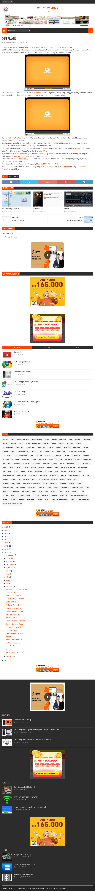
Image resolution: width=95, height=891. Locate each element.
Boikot (50, 447)
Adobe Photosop (23, 439)
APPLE (12, 439)
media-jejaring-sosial (60, 500)
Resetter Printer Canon (69, 479)
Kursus (19, 467)
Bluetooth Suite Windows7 (15, 621)
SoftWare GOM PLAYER (41, 95)
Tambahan (65, 488)
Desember (10, 555)
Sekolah (63, 484)
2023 (6, 533)
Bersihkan (19, 447)
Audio (13, 443)
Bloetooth (41, 447)
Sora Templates (54, 888)
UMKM (40, 492)
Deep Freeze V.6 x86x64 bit (15, 611)
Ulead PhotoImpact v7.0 (14, 633)
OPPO (56, 471)
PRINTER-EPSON (8, 475)
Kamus (55, 463)
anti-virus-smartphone (78, 496)
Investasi (46, 463)
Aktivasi (62, 439)
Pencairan (33, 475)
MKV (45, 151)
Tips (87, 488)
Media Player (13, 176)
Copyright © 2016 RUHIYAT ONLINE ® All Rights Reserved (21, 888)
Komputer (86, 463)
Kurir (12, 467)
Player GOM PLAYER (19, 156)
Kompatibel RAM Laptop (22, 854)
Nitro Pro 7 (10, 646)
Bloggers (64, 888)
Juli (7, 571)
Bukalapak (17, 352)
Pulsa (13, 479)
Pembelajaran (21, 475)
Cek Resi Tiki (7, 455)
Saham (45, 484)
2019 (6, 546)
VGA (82, 492)
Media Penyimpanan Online (65, 467)
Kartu (62, 463)
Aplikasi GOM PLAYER (10, 138)
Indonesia (36, 463)
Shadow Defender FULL (14, 624)
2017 (6, 552)
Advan (47, 439)
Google (59, 459)
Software (77, 148)
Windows (36, 496)
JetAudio (67, 208)
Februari (9, 586)
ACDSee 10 (10, 649)
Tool (5, 492)
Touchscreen (14, 492)
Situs (79, 484)
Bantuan (70, 443)
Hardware (16, 463)
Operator (72, 471)
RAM (19, 479)
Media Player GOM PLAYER (12, 153)
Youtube (45, 496)
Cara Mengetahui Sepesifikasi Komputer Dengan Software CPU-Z (37, 730)
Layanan (41, 467)
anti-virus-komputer (59, 496)
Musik (16, 471)
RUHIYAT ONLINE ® (47, 7)
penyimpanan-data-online (12, 504)
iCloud (13, 500)
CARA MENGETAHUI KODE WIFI (26, 797)
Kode (78, 463)
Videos (5, 496)
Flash (34, 459)
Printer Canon (74, 475)
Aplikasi (87, 439)
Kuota (5, 467)
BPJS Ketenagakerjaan (33, 443)
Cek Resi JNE (49, 451)
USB (46, 492)
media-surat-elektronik (80, 500)
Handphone (86, 459)
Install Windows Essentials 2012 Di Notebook (30, 807)
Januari (9, 656)
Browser (66, 447)
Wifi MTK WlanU (11, 618)
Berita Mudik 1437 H (21, 411)
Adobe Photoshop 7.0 (14, 640)
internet (30, 500)
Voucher (21, 496)
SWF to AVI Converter (14, 596)
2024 (6, 530)
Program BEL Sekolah (13, 627)
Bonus (58, 447)
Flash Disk (42, 459)
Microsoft (7, 471)
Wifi (28, 496)
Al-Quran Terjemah (12, 605)
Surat (49, 488)
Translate (25, 492)
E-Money (86, 455)
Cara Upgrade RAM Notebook (24, 787)
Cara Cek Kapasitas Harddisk (27, 451)
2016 (6, 660)
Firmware (25, 459)
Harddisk (6, 463)
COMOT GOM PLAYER (48, 167)
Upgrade (75, 492)
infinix (21, 500)
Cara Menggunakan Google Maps (26, 382)
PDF (79, 471)
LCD (26, 467)
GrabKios (68, 459)
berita (5, 500)
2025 (6, 527)
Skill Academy (8, 488)
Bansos (61, 443)
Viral (13, 496)
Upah (67, 492)
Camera (85, 447)
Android (78, 439)
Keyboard (70, 463)
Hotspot (25, 463)
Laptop (33, 467)
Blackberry (30, 447)
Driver (66, 455)
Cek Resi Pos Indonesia (76, 451)
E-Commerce (76, 455)
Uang (53, 492)
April (8, 580)
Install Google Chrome (22, 362)
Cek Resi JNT (61, 451)
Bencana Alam (8, 447)
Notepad (48, 471)
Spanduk (41, 488)
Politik (63, 475)
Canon (5, 451)
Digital (48, 455)
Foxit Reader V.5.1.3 (13, 614)
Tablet (56, 488)
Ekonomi (6, 459)
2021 (6, 540)
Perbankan (54, 475)
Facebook (15, 459)
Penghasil (43, 475)
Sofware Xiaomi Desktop (22, 720)
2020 (6, 543)
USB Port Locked (12, 630)
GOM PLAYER (7, 47)
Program (86, 475)
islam (47, 500)
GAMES (51, 459)
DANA (31, 455)
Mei (7, 577)
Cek (41, 451)
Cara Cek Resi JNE (20, 392)
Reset (34, 479)
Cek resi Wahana (21, 455)
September (10, 564)
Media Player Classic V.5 (14, 652)
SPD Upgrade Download (31, 484)
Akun (70, 439)
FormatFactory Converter (11, 208)
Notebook (39, 471)
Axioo (21, 443)
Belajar (78, 443)
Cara (12, 451)
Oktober (9, 561)
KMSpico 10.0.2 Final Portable (16, 589)
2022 (6, 536)
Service (71, 484)
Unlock (60, 492)
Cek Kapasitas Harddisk (22, 372)
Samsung (53, 484)
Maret (8, 583)
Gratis (77, 459)
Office (63, 471)
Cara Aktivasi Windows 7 (14, 608)
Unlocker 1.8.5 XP (12, 592)
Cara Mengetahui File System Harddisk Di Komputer (32, 740)
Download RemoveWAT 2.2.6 (24, 864)
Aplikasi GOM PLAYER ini (44, 164)
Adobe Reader (37, 439)
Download (66, 167)
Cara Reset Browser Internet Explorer (27, 402)
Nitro (30, 471)
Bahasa (46, 443)
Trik (34, 492)
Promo (5, 479)
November (10, 558)
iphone (39, 500)
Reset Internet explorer (48, 479)
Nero (23, 471)
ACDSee (5, 439)
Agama (54, 439)
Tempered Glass (77, 488)
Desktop (39, 455)
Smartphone (20, 488)
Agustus (9, 568)
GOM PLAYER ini (54, 143)
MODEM (49, 467)
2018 (6, 549)
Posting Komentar (11, 237)
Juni (8, 574)
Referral (26, 479)
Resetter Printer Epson (11, 484)
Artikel (5, 443)
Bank (54, 443)
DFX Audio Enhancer (13, 643)
